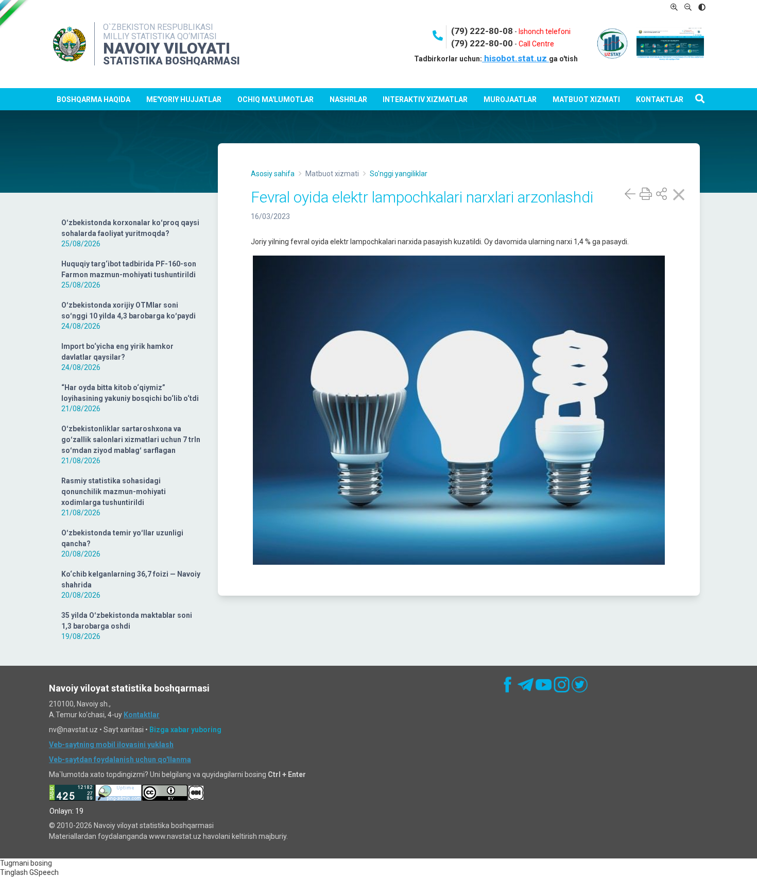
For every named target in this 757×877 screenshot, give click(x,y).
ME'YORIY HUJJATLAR (183, 99)
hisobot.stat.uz (515, 58)
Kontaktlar (659, 99)
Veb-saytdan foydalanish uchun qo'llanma (120, 759)
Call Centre (536, 44)
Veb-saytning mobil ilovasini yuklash (111, 744)
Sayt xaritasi (124, 730)
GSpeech (44, 872)
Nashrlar (348, 99)
